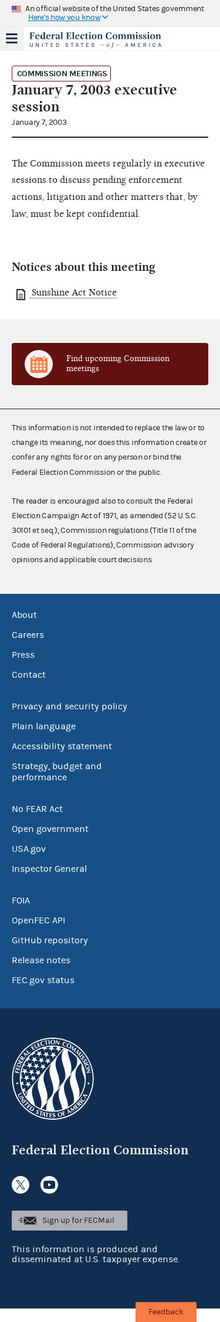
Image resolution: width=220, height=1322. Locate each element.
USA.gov (29, 849)
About (24, 615)
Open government (50, 829)
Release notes (41, 960)
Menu (11, 38)
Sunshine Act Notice (73, 292)
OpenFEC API (38, 920)
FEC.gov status (43, 980)
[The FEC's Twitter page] (20, 1185)
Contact (29, 675)
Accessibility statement (62, 746)
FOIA (21, 900)
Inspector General (49, 869)
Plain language (44, 726)
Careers (28, 635)
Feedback (166, 1312)
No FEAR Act (37, 809)
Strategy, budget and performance (57, 772)
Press (23, 655)
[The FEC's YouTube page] (49, 1185)
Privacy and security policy (69, 706)
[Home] (95, 40)
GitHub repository (50, 940)
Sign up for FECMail (78, 1220)
